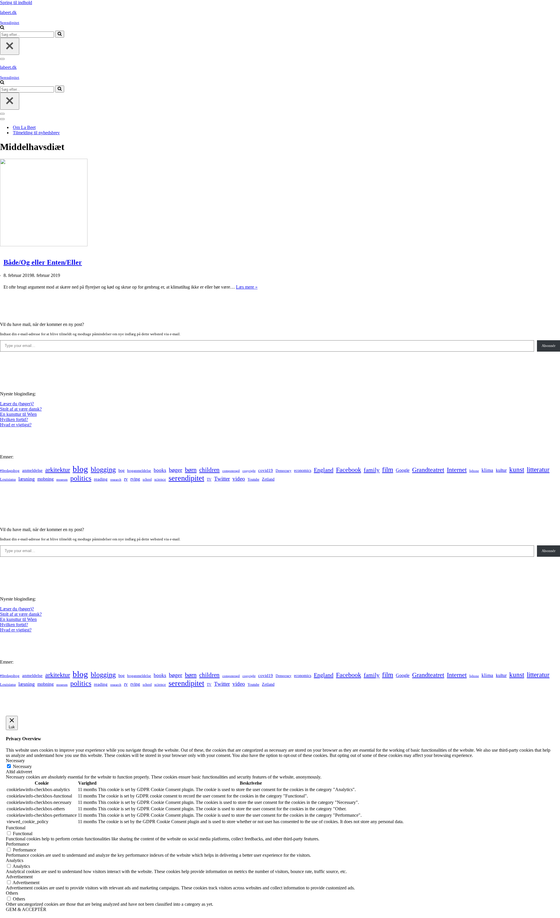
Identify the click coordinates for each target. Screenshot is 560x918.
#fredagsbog (10, 471)
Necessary (22, 766)
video (238, 479)
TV (209, 479)
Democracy (283, 471)
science (160, 479)
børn (191, 469)
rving (135, 479)
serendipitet (186, 478)
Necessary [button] (15, 760)
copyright (249, 470)
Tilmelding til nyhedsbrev (36, 132)
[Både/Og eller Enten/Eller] (44, 244)
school (147, 479)
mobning (45, 479)
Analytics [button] (14, 860)
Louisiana (8, 479)
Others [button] (12, 893)
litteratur (538, 469)
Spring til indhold (16, 2)
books (160, 470)
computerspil (231, 470)
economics (302, 470)
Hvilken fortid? (14, 419)
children (209, 470)
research (115, 479)
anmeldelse (32, 470)
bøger (175, 470)
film (387, 469)
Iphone (474, 470)
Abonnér (548, 345)
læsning (26, 479)
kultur (501, 470)
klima (487, 470)
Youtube (253, 479)
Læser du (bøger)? (17, 403)
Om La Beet (24, 127)
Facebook (348, 469)
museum (62, 479)
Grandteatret (428, 469)
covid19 (265, 470)
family (371, 470)
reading (101, 479)
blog (80, 469)
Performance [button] (17, 844)
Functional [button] (15, 827)
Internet (457, 469)
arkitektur (57, 469)
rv (126, 479)
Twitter (222, 479)
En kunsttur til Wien (18, 414)
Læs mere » (247, 287)
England (323, 470)
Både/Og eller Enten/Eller (43, 262)
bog (121, 470)
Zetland (268, 479)
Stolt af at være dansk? (21, 408)
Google (403, 470)
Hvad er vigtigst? (16, 424)
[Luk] (9, 46)
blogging (103, 469)
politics (80, 478)
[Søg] (2, 27)
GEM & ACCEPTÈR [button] (26, 909)
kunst (516, 469)
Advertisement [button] (19, 876)
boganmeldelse (139, 470)
